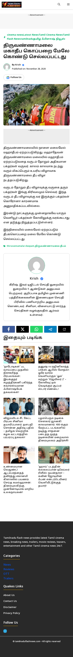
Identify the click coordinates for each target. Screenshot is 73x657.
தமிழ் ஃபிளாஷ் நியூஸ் (49, 39)
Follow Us (16, 77)
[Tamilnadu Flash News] (12, 4)
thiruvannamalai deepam (20, 246)
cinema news (15, 35)
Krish (18, 65)
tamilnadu (27, 39)
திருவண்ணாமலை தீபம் (50, 246)
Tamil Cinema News (51, 35)
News (7, 565)
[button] (59, 4)
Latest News (31, 35)
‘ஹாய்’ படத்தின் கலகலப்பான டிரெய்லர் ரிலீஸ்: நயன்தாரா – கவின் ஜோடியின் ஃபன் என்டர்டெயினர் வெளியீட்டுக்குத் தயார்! (53, 476)
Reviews (8, 569)
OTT (6, 574)
